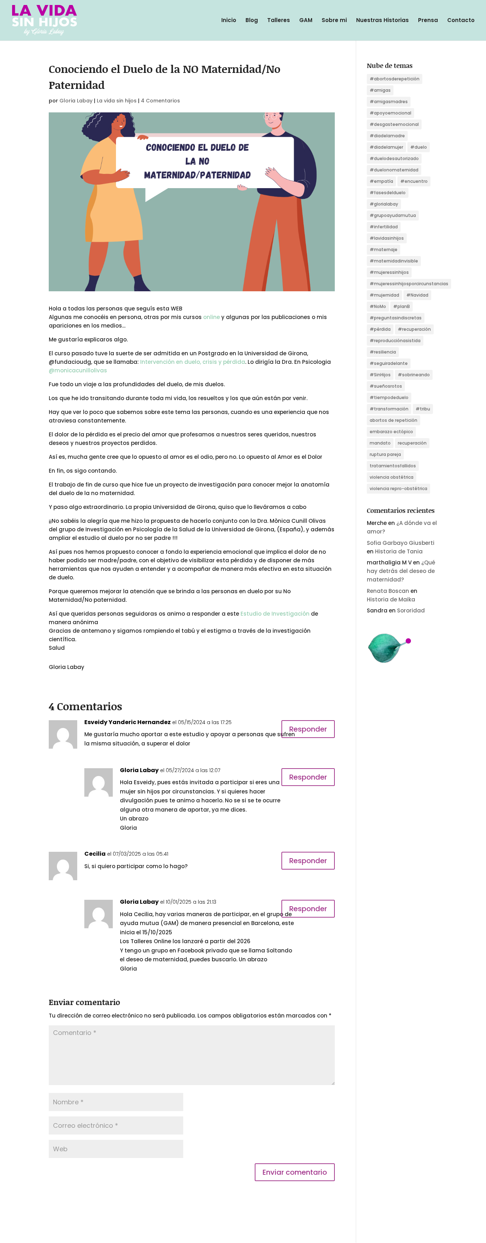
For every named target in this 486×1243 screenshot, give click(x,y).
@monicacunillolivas (78, 370)
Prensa (428, 21)
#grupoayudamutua (393, 215)
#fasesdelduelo (388, 193)
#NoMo (378, 306)
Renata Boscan (388, 591)
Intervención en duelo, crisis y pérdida (192, 362)
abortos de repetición (393, 420)
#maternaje (383, 249)
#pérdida (380, 329)
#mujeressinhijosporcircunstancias (409, 284)
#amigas (380, 90)
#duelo (418, 147)
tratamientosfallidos (393, 466)
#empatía (381, 181)
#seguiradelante (389, 363)
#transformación (389, 409)
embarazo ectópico (391, 432)
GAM (305, 21)
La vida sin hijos (117, 100)
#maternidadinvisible (394, 261)
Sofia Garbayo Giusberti (400, 543)
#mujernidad (384, 295)
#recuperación (414, 329)
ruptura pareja (385, 454)
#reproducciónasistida (395, 341)
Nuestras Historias (382, 21)
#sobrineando (414, 375)
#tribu (423, 409)
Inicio (228, 21)
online (211, 317)
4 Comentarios (160, 100)
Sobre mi (334, 21)
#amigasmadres (389, 102)
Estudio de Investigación (275, 613)
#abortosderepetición (394, 79)
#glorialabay (384, 204)
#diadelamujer (386, 147)
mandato (380, 443)
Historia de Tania (399, 551)
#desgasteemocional (394, 124)
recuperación (412, 443)
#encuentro (414, 181)
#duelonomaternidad (394, 170)
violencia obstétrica (391, 477)
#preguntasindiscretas (396, 318)
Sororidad (411, 610)
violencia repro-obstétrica (398, 488)
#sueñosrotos (386, 386)
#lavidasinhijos (387, 238)
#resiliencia (383, 352)
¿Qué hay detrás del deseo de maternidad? (401, 571)
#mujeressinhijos (389, 272)
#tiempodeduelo (389, 397)
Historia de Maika (391, 599)
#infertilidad (384, 227)
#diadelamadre (387, 136)
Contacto (461, 21)
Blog (251, 21)
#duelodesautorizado (394, 158)
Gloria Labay (76, 100)
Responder (308, 729)
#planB (401, 306)
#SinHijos (380, 375)
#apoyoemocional (390, 113)
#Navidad (417, 295)
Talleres (278, 21)
